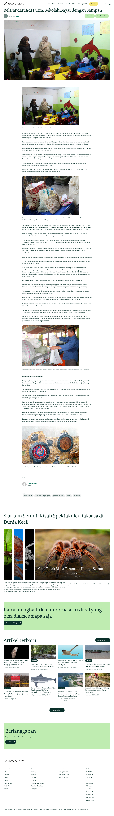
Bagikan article (102, 16)
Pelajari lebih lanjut (12, 623)
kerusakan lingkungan (43, 495)
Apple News (90, 800)
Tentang (33, 772)
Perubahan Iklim (58, 495)
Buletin (9, 742)
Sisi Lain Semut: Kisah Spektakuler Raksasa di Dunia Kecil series (90, 584)
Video (53, 4)
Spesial (67, 4)
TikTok (88, 789)
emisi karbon (28, 495)
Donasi (93, 4)
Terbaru (6, 789)
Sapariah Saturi (33, 483)
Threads (89, 786)
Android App (90, 797)
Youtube (89, 777)
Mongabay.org (63, 777)
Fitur (48, 4)
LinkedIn (89, 772)
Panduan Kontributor (37, 783)
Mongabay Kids (64, 774)
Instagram (89, 774)
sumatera (77, 495)
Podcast (60, 4)
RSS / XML (89, 791)
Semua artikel (101, 640)
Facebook (89, 783)
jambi (17, 16)
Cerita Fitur (7, 786)
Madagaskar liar (64, 772)
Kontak (33, 774)
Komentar (90, 16)
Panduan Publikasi (37, 786)
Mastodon (89, 794)
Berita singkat (8, 783)
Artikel (74, 4)
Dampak (34, 789)
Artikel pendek (82, 4)
